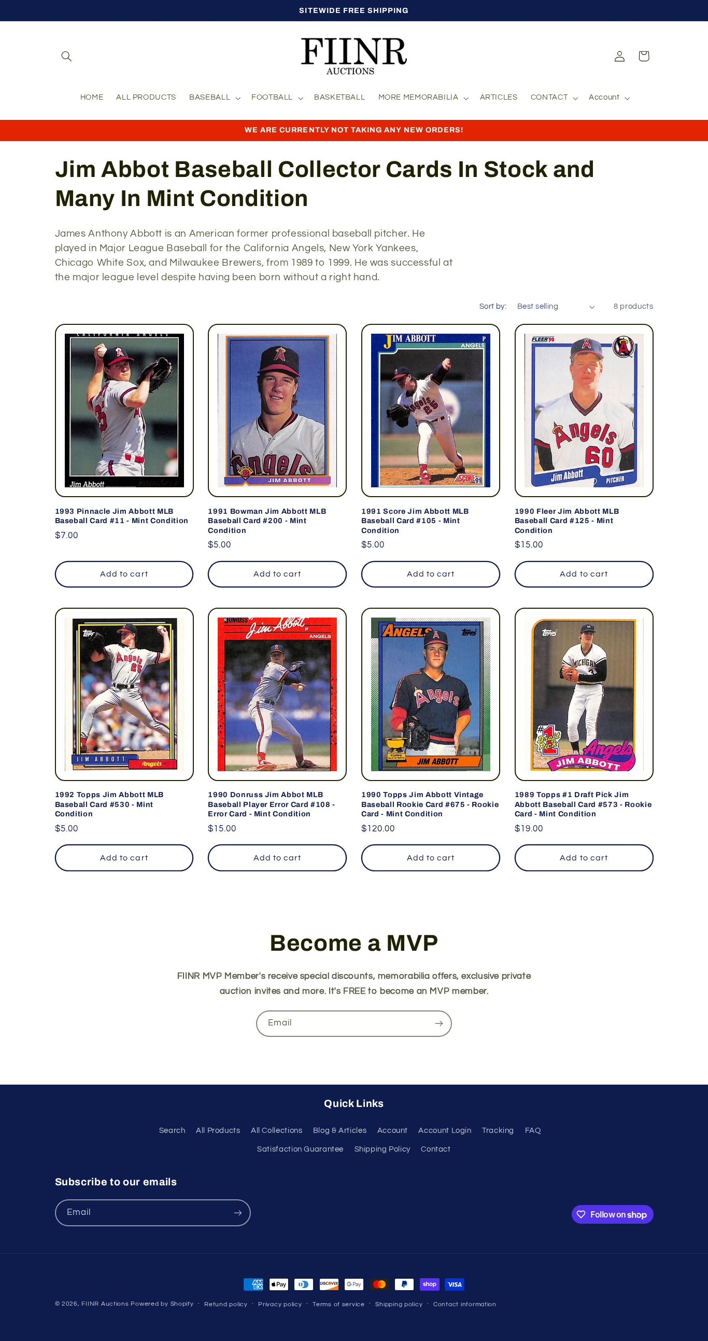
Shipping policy (398, 1304)
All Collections (276, 1130)
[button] (67, 56)
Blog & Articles (339, 1130)
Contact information (465, 1304)
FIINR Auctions (106, 1304)
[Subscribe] (439, 1023)
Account (392, 1130)
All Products (218, 1130)
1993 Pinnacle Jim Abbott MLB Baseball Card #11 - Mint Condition (122, 516)
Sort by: (492, 306)
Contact (435, 1149)
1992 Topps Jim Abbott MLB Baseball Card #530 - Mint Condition (109, 804)
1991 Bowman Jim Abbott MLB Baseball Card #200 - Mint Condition (267, 521)
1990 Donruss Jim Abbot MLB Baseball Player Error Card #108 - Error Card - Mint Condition (271, 804)
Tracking (498, 1130)
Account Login (444, 1130)
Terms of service (339, 1304)
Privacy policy (280, 1304)
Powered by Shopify (162, 1304)
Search (172, 1130)
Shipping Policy (382, 1149)
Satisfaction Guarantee (300, 1149)
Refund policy (226, 1304)
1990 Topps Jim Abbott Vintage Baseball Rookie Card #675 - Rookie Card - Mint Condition (430, 804)
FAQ (533, 1130)
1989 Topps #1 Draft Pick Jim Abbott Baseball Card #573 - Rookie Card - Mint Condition (583, 804)
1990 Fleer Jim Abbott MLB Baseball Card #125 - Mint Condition (567, 521)
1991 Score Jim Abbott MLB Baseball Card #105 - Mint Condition (415, 521)
